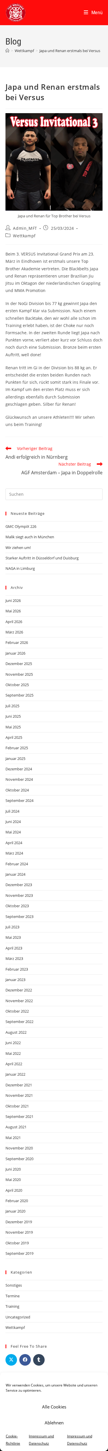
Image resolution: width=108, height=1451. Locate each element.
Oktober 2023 (17, 905)
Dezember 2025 (18, 663)
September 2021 (19, 1116)
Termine (12, 1295)
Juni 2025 (13, 716)
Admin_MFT (25, 228)
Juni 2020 (13, 1169)
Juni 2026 (13, 600)
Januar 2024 (15, 874)
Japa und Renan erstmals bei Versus (69, 50)
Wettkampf (24, 235)
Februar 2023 (16, 969)
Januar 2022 (15, 1074)
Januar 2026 (15, 653)
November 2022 (19, 1000)
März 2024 (14, 853)
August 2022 (15, 1032)
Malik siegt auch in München (29, 536)
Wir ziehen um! (18, 547)
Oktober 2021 (17, 1106)
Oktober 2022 (17, 1011)
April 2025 (13, 737)
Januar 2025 (15, 758)
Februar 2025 (16, 747)
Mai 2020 (13, 1179)
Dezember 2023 (18, 884)
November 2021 (19, 1095)
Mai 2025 (13, 727)
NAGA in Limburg (20, 568)
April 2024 (13, 842)
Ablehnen (54, 1423)
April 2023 (13, 948)
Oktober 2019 (17, 1243)
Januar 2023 (15, 979)
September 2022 (19, 1021)
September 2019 (19, 1253)
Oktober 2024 (17, 790)
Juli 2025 (12, 705)
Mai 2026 (13, 611)
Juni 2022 (13, 1042)
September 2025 (19, 695)
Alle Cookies (54, 1407)
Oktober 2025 (17, 684)
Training (12, 1306)
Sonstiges (13, 1285)
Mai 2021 (13, 1137)
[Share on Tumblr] (39, 1360)
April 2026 (13, 621)
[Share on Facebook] (25, 1360)
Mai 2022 (13, 1053)
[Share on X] (11, 1360)
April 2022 (13, 1063)
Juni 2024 (13, 821)
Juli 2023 (12, 927)
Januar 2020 (15, 1211)
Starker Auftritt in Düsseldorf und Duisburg (42, 558)
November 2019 (19, 1232)
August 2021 (15, 1126)
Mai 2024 (13, 832)
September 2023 (19, 916)
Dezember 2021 (18, 1085)
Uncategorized (17, 1317)
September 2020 (19, 1158)
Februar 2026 (16, 642)
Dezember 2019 (18, 1221)
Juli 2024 (12, 811)
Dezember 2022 (18, 990)
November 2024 (19, 779)
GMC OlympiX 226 (20, 526)
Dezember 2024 (18, 769)
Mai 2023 (13, 937)
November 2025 (19, 674)
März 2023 (14, 958)
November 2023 (19, 895)
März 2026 (14, 632)
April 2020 (13, 1190)
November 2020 (19, 1148)
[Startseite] (7, 50)
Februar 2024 (16, 863)
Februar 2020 (16, 1200)
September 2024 (19, 800)
